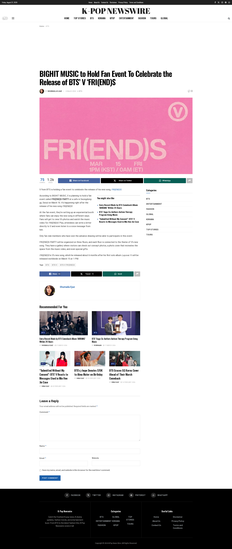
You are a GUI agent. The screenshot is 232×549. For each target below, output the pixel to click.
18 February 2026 (93, 378)
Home (90, 2)
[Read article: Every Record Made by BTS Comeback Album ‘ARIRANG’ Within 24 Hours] (63, 323)
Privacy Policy (123, 2)
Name (42, 446)
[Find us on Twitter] (219, 2)
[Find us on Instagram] (222, 2)
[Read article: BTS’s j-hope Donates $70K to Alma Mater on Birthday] (89, 358)
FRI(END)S (116, 189)
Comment (44, 412)
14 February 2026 (128, 382)
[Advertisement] (116, 48)
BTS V (54, 265)
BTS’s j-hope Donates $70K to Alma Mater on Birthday (88, 372)
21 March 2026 (61, 345)
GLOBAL (164, 18)
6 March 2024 (71, 91)
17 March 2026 (109, 345)
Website (95, 458)
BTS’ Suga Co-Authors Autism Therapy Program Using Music (115, 213)
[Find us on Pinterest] (225, 2)
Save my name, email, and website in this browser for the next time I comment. (76, 470)
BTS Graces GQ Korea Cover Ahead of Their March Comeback (124, 374)
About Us (97, 2)
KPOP (112, 18)
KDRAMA (102, 18)
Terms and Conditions (136, 2)
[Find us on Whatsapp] (229, 2)
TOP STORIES (80, 18)
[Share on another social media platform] (190, 180)
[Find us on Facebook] (215, 2)
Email (42, 458)
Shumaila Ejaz (55, 91)
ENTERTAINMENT (126, 18)
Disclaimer (113, 2)
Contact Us (104, 2)
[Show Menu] (13, 18)
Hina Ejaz (45, 386)
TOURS (153, 18)
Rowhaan (98, 345)
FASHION (142, 18)
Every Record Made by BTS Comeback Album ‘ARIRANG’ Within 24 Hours (118, 206)
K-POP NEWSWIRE (116, 10)
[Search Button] (229, 18)
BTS (92, 18)
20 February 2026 (58, 386)
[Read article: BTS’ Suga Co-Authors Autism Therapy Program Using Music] (116, 323)
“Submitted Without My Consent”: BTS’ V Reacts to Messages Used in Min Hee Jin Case (119, 220)
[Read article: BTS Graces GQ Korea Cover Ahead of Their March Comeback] (124, 358)
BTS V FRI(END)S (67, 265)
